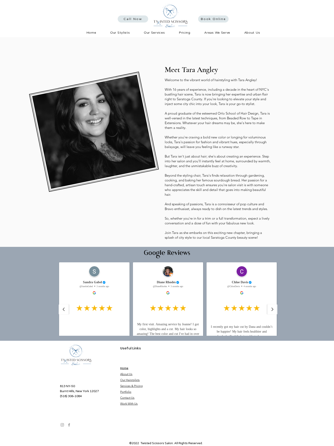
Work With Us (129, 403)
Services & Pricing (131, 386)
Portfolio (125, 391)
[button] (154, 32)
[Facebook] (69, 425)
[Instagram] (62, 425)
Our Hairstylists (130, 380)
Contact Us (127, 397)
